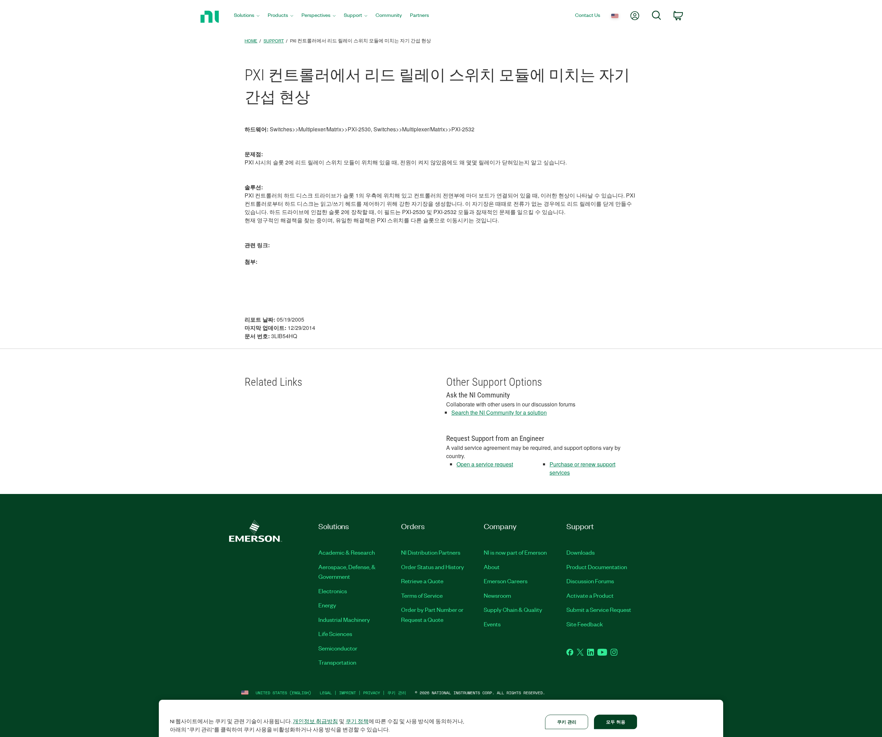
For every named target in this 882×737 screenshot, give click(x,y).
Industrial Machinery (344, 619)
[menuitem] (247, 17)
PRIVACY (371, 693)
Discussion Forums (590, 581)
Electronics (332, 591)
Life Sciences (335, 633)
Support (274, 40)
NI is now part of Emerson (515, 552)
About (492, 567)
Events (492, 624)
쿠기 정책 (357, 721)
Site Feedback (584, 624)
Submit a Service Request (598, 609)
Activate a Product (590, 595)
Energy (327, 605)
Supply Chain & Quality (513, 609)
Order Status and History (432, 567)
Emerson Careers (505, 581)
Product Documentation (596, 567)
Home (251, 40)
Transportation (337, 662)
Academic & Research (346, 552)
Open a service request (485, 464)
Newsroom (497, 595)
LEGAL (326, 693)
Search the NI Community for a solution (499, 412)
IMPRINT (347, 693)
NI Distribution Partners (430, 552)
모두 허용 (616, 721)
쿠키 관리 (396, 693)
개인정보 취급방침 (315, 721)
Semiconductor (337, 648)
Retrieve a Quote (422, 581)
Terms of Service (422, 595)
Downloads (580, 552)
